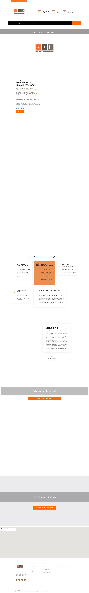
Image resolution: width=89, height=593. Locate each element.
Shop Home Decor (31, 23)
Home (24, 23)
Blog (19, 23)
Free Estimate (12, 23)
